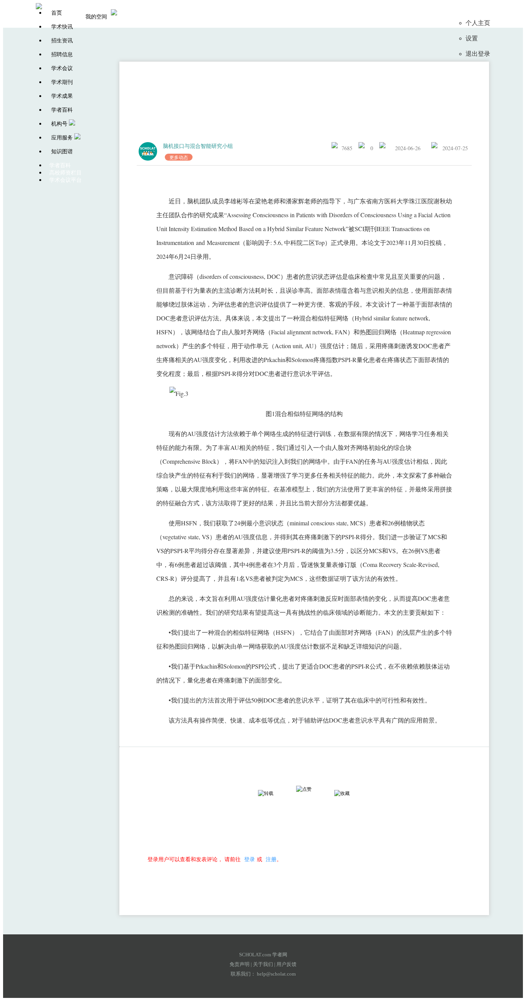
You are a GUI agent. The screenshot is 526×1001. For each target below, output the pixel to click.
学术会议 (62, 68)
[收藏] (349, 793)
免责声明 (239, 964)
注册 (271, 859)
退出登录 (478, 53)
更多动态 (178, 157)
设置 (472, 38)
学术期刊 (62, 82)
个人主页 (478, 23)
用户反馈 (286, 964)
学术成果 (62, 96)
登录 (249, 859)
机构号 (59, 124)
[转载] (272, 793)
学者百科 (62, 110)
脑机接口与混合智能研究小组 (198, 145)
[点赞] (310, 789)
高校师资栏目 (65, 173)
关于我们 (263, 964)
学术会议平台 (65, 180)
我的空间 (96, 17)
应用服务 (62, 138)
